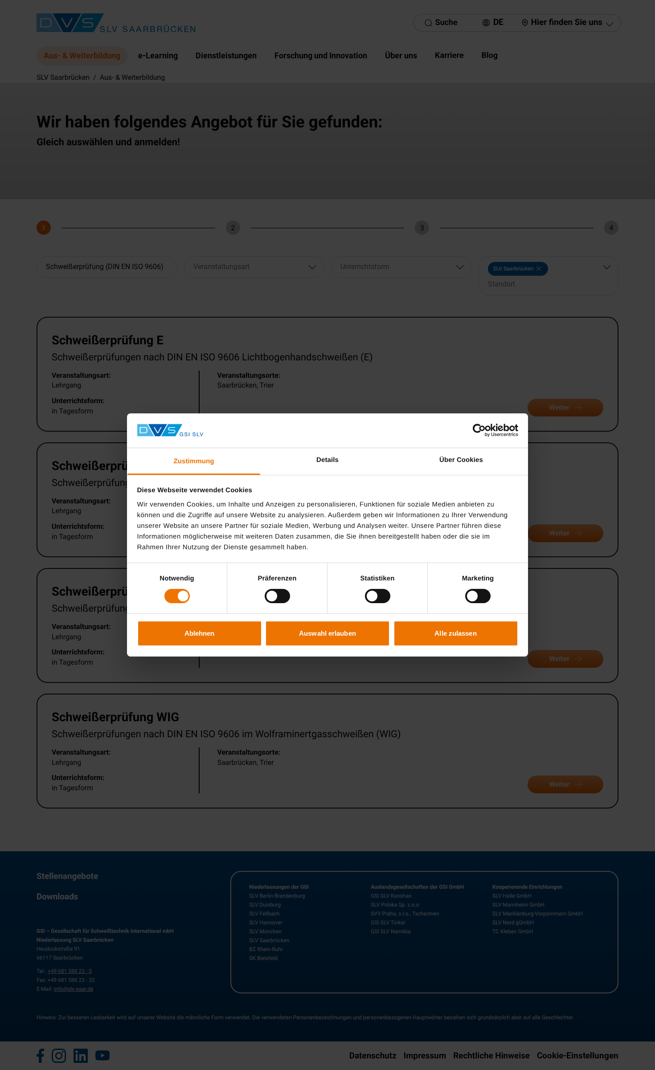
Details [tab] (327, 460)
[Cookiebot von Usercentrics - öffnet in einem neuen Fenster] (479, 430)
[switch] (277, 596)
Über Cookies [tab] (461, 460)
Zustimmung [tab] (194, 461)
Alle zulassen (455, 633)
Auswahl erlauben (327, 633)
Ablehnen (199, 633)
